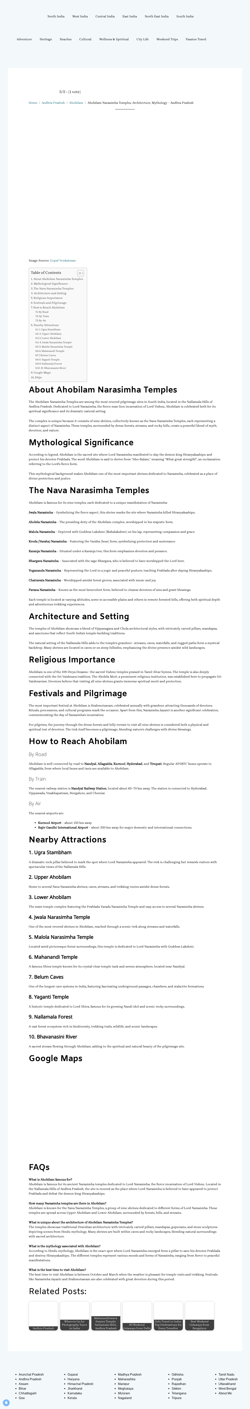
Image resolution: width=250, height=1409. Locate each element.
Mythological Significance (51, 283)
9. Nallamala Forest (50, 363)
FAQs (38, 377)
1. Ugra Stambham (50, 329)
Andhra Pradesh (53, 103)
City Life (143, 39)
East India (129, 16)
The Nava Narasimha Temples (54, 288)
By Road (43, 311)
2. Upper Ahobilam (50, 333)
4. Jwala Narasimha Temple (55, 342)
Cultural (85, 39)
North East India (157, 16)
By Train (44, 316)
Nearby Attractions (46, 325)
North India (55, 16)
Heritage (46, 39)
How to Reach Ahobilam (49, 307)
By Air (42, 320)
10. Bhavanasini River (53, 367)
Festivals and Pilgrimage (50, 303)
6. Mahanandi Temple (51, 350)
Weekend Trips (167, 39)
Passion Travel (196, 39)
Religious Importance (48, 298)
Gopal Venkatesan (63, 260)
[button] (57, 16)
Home (33, 103)
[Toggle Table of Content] (78, 273)
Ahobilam (76, 103)
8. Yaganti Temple (49, 359)
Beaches (65, 39)
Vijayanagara (104, 628)
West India (80, 16)
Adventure (24, 39)
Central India (105, 16)
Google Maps (42, 372)
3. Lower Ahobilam (50, 338)
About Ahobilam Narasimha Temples (58, 279)
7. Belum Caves (47, 355)
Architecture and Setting (50, 293)
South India (185, 16)
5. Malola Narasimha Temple (56, 346)
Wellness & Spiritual (114, 39)
